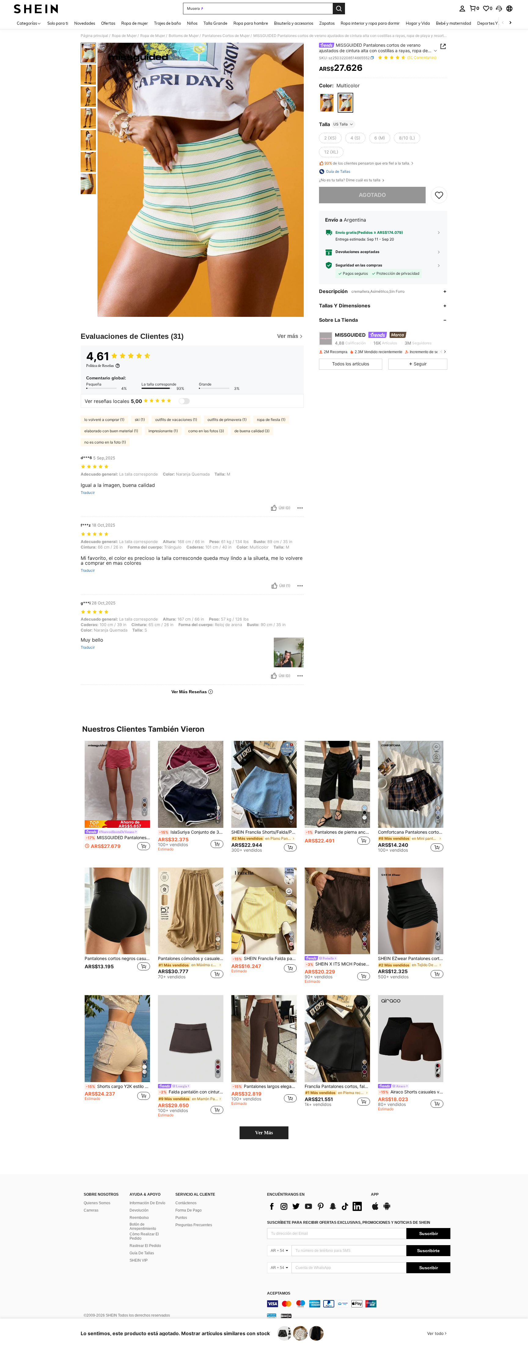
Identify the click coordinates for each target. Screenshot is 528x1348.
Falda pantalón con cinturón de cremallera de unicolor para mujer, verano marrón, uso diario (191, 1091)
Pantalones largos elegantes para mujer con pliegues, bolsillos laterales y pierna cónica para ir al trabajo (265, 1086)
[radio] (327, 103)
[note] (117, 824)
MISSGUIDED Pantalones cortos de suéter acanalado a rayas (118, 837)
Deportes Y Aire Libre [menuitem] (496, 23)
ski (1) (140, 419)
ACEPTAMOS (278, 1293)
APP (375, 1195)
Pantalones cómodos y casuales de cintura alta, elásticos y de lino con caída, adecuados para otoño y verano (190, 958)
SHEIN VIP (139, 1260)
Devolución (139, 1210)
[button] (499, 8)
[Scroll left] (503, 23)
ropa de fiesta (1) (271, 419)
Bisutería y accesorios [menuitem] (293, 23)
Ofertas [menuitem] (108, 23)
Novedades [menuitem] (84, 23)
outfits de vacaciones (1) (176, 419)
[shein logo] (36, 8)
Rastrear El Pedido (145, 1246)
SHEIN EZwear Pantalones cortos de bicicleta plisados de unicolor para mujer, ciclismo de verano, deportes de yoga (410, 958)
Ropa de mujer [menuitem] (134, 23)
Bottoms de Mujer (184, 36)
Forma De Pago (188, 1210)
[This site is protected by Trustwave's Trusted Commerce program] (271, 1316)
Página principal (94, 36)
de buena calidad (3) (252, 431)
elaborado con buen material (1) (111, 431)
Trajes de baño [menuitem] (167, 23)
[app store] (375, 1209)
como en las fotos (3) (206, 431)
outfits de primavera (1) (227, 419)
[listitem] (117, 799)
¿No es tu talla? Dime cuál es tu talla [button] (350, 180)
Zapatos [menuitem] (327, 23)
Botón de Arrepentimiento (143, 1226)
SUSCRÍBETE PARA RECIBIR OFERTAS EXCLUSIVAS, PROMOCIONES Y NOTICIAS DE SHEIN (348, 1222)
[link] (474, 8)
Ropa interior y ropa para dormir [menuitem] (370, 23)
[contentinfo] (358, 1303)
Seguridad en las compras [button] (359, 265)
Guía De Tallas (142, 1253)
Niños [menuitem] (192, 23)
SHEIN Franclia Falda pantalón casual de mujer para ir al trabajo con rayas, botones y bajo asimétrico (265, 958)
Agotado (372, 195)
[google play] (387, 1209)
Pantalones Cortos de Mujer (226, 36)
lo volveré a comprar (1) (104, 419)
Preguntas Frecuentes (193, 1225)
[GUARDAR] (439, 195)
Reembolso (139, 1218)
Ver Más (264, 1132)
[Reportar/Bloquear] (300, 508)
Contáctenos (185, 1203)
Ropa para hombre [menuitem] (250, 23)
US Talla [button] (340, 124)
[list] (316, 1206)
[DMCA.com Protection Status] (286, 1316)
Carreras (91, 1210)
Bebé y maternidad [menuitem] (453, 23)
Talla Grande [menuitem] (215, 23)
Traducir (88, 493)
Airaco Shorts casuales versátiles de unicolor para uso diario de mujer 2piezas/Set (411, 1091)
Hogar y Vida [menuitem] (418, 23)
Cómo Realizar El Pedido (144, 1236)
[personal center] (462, 8)
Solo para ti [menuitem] (57, 23)
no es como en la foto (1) (105, 442)
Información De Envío (147, 1203)
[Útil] (273, 508)
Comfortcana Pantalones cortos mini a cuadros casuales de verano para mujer (410, 832)
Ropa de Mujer (124, 36)
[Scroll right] (510, 23)
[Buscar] (339, 8)
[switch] (184, 401)
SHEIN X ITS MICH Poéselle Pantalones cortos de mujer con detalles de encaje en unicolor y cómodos (338, 964)
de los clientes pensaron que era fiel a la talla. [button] (367, 163)
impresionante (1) (163, 431)
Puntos (181, 1218)
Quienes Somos (97, 1203)
